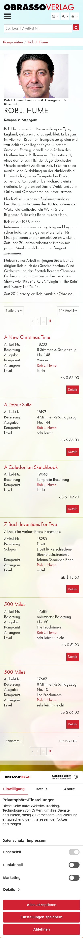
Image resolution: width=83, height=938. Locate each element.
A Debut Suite (18, 405)
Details (72, 389)
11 (49, 321)
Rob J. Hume (47, 365)
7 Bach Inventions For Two (30, 524)
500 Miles (14, 604)
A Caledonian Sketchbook (31, 467)
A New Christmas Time (27, 337)
